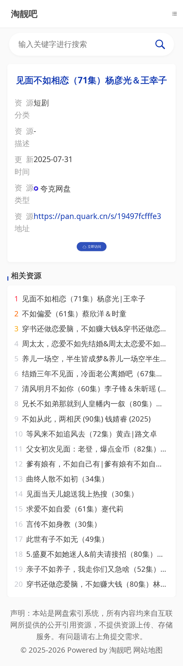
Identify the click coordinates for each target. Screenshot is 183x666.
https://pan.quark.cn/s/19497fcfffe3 (97, 216)
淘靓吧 (120, 650)
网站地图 (148, 650)
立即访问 (94, 246)
